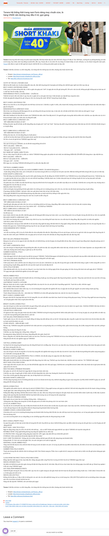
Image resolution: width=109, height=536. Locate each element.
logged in (15, 521)
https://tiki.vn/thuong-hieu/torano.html (22, 78)
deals (37, 2)
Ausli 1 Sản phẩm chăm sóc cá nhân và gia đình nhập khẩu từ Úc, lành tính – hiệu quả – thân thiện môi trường (36, 506)
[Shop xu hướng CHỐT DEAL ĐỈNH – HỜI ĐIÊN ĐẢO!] (5, 3)
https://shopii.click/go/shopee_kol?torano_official (27, 74)
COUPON (41, 2)
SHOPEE (61, 2)
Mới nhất (33, 2)
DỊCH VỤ (94, 2)
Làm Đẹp (87, 2)
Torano (5, 64)
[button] (105, 3)
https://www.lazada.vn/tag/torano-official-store (26, 76)
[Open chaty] (5, 531)
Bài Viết (100, 2)
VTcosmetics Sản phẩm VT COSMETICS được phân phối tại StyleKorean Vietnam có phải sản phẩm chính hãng (37, 504)
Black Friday (79, 2)
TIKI (73, 2)
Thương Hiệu (20, 2)
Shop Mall (8, 500)
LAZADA (68, 2)
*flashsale (26, 2)
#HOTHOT (48, 2)
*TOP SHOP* (56, 2)
